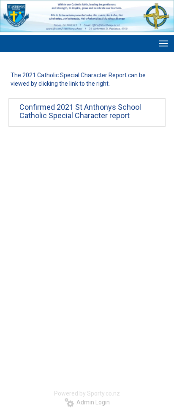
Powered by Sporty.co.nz (87, 393)
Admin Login (92, 402)
